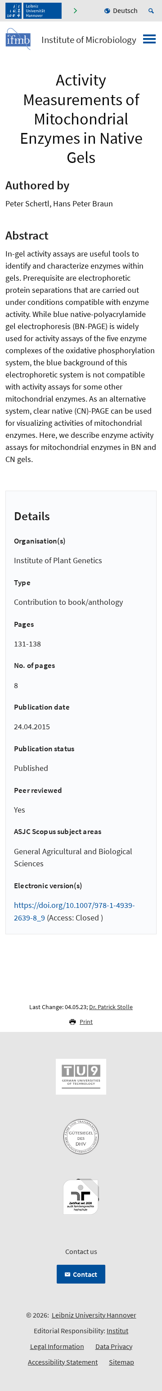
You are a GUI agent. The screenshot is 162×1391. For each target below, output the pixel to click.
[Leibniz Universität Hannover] (33, 11)
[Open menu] (149, 41)
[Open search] (152, 11)
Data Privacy (113, 1346)
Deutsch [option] (125, 10)
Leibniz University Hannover (94, 1314)
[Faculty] (74, 11)
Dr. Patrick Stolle (111, 1007)
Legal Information (57, 1346)
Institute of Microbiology (88, 39)
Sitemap (121, 1361)
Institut (117, 1330)
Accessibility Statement (63, 1361)
